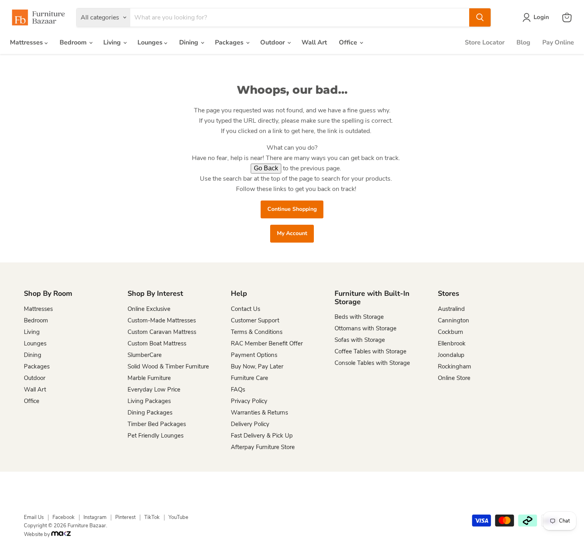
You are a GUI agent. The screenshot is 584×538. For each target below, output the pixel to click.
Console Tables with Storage (372, 363)
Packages (230, 42)
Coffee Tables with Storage (370, 351)
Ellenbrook (452, 343)
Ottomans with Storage (365, 328)
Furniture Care (249, 378)
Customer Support (255, 320)
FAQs (238, 389)
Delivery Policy (250, 424)
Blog (523, 42)
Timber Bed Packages (157, 424)
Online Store (454, 378)
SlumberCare (145, 355)
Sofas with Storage (360, 340)
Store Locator (485, 42)
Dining (189, 42)
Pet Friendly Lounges (156, 436)
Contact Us (245, 309)
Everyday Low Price (154, 389)
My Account (292, 233)
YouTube (178, 517)
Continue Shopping (292, 209)
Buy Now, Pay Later (257, 366)
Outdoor (273, 42)
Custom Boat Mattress (157, 343)
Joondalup (451, 355)
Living (112, 42)
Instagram (94, 517)
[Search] (480, 17)
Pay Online (558, 42)
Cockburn (450, 332)
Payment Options (254, 355)
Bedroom (74, 42)
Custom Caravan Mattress (162, 332)
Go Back (266, 168)
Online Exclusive (149, 309)
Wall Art (314, 42)
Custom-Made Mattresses (162, 320)
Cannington (453, 320)
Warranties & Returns (259, 413)
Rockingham (454, 366)
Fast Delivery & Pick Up (262, 436)
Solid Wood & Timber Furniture (168, 366)
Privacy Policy (249, 401)
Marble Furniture (149, 378)
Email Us (34, 517)
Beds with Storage (359, 317)
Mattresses (27, 42)
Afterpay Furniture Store (263, 447)
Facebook (63, 517)
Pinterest (125, 517)
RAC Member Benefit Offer (267, 343)
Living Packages (149, 401)
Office (349, 42)
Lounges (150, 42)
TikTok (152, 517)
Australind (451, 309)
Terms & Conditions (256, 332)
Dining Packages (150, 413)
